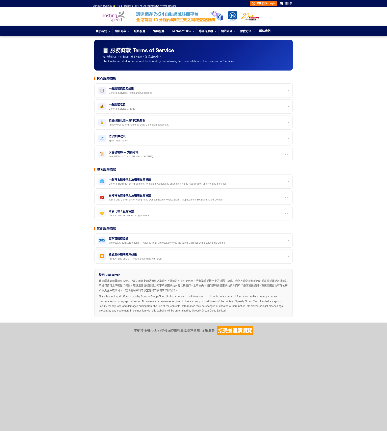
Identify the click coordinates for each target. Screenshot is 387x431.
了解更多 (208, 330)
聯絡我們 (264, 30)
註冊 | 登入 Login (265, 3)
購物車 (288, 3)
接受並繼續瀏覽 (235, 330)
